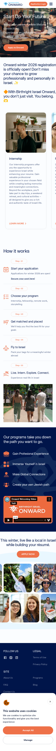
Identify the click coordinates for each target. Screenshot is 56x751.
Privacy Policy (40, 664)
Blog (35, 685)
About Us (8, 678)
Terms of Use (39, 657)
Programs (38, 678)
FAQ (5, 685)
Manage (28, 740)
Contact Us (9, 692)
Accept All (28, 730)
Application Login (38, 4)
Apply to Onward (16, 47)
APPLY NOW (28, 554)
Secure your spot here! (23, 278)
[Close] (50, 701)
